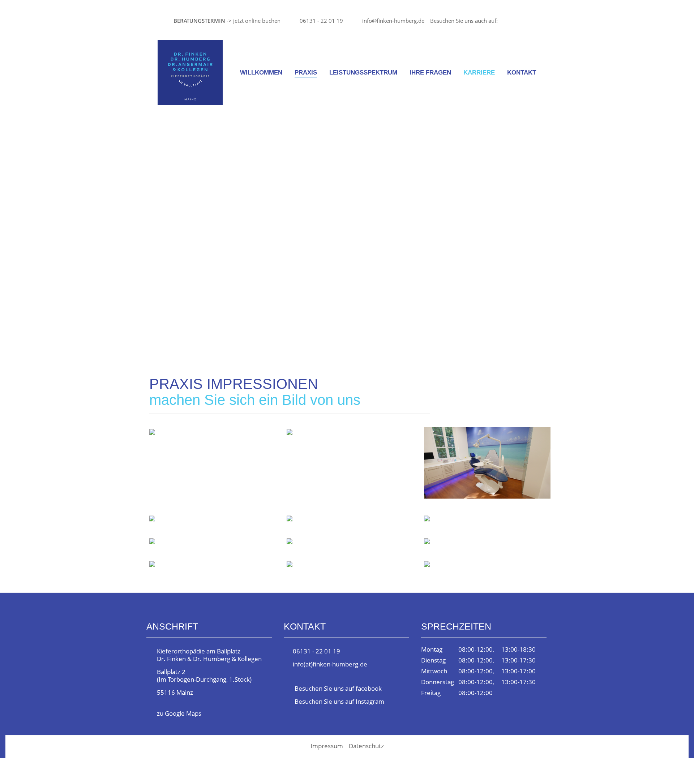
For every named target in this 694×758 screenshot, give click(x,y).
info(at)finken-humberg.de (330, 664)
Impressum (326, 746)
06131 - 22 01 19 (321, 21)
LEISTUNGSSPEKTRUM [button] (363, 72)
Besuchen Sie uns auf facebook (338, 688)
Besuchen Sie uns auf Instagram (339, 701)
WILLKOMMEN (261, 72)
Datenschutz (366, 746)
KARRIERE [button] (479, 72)
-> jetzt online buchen (227, 20)
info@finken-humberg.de (393, 21)
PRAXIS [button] (306, 72)
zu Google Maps (179, 713)
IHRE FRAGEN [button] (430, 72)
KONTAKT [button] (521, 72)
